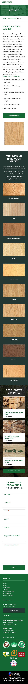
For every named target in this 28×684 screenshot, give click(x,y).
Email (5, 519)
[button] (25, 2)
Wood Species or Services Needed (12, 536)
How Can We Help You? (11, 545)
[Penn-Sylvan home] (7, 2)
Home (4, 18)
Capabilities (6, 587)
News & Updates (8, 595)
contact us (14, 610)
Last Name (7, 502)
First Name (7, 494)
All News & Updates (14, 471)
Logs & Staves (7, 593)
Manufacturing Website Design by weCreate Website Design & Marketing (14, 680)
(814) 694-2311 (12, 605)
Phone (6, 511)
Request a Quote (14, 115)
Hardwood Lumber (8, 591)
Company (7, 527)
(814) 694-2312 (10, 607)
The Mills (5, 589)
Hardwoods (12, 18)
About (5, 585)
